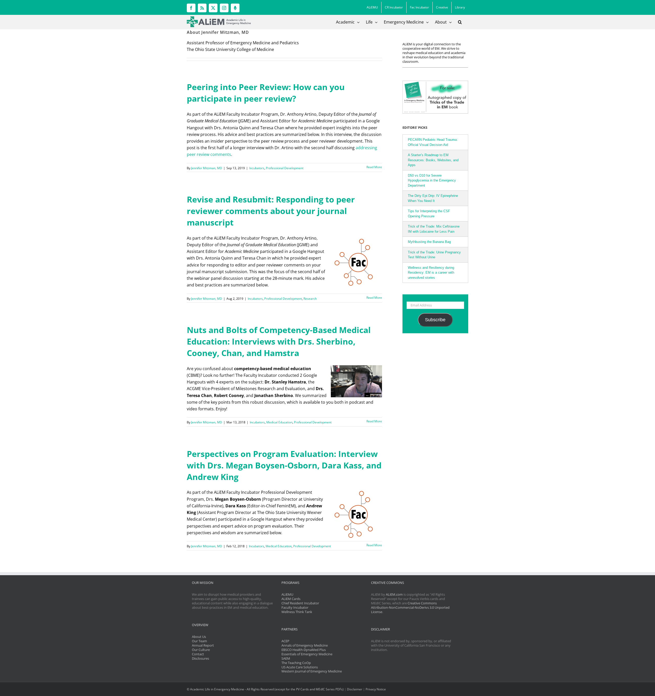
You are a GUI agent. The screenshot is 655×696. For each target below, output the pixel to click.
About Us (199, 636)
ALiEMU (287, 594)
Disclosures (200, 658)
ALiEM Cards (290, 598)
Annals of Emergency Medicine (304, 645)
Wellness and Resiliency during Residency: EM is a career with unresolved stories (431, 273)
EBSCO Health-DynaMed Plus (303, 649)
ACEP (285, 641)
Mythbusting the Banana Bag (429, 242)
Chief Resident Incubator (300, 603)
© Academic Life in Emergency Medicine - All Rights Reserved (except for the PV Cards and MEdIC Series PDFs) (265, 689)
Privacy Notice (376, 689)
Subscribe (435, 319)
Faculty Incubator (294, 607)
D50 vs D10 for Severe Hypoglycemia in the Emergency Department (432, 180)
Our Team (199, 641)
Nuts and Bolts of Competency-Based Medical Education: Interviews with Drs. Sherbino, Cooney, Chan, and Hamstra (279, 341)
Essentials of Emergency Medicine (306, 654)
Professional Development (284, 168)
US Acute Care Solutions (299, 667)
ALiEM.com (394, 594)
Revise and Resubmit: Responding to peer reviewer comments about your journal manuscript (271, 211)
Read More (374, 167)
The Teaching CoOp (296, 662)
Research (310, 298)
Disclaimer (354, 689)
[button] (460, 22)
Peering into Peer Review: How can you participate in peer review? (266, 92)
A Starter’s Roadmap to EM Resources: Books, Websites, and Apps (433, 160)
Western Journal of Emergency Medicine (311, 671)
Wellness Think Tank (296, 611)
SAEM (285, 658)
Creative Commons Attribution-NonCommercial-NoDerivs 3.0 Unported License (410, 607)
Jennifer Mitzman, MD (206, 168)
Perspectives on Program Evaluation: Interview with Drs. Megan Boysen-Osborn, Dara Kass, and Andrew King (284, 465)
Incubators (256, 168)
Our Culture (201, 649)
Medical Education (279, 422)
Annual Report (203, 645)
